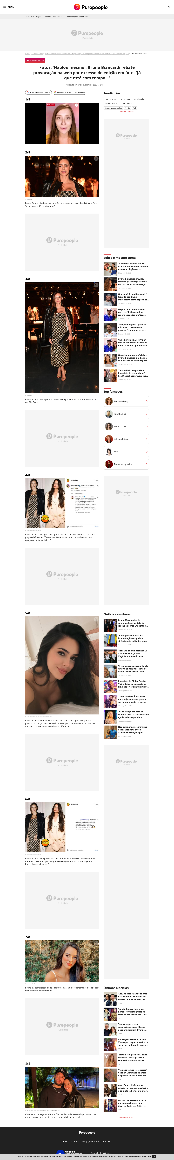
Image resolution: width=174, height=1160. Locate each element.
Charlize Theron (111, 99)
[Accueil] (91, 7)
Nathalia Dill (120, 426)
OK (154, 1156)
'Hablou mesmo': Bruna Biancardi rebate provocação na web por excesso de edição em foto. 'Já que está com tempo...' (87, 54)
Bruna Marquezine (123, 464)
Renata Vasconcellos (113, 108)
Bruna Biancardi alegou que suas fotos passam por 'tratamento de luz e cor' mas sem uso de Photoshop (62, 989)
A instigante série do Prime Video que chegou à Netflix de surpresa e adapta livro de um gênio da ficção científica (133, 1043)
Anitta (127, 108)
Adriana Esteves (121, 439)
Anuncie (107, 1141)
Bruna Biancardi (37, 54)
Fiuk (134, 108)
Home (27, 54)
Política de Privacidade (74, 1141)
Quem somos (94, 1141)
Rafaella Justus (110, 103)
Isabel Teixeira (126, 103)
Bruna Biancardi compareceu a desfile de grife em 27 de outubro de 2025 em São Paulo (60, 401)
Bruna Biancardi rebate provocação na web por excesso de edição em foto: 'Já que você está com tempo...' (61, 204)
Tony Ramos (126, 99)
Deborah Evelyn (121, 401)
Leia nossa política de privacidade (138, 1156)
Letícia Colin (139, 99)
